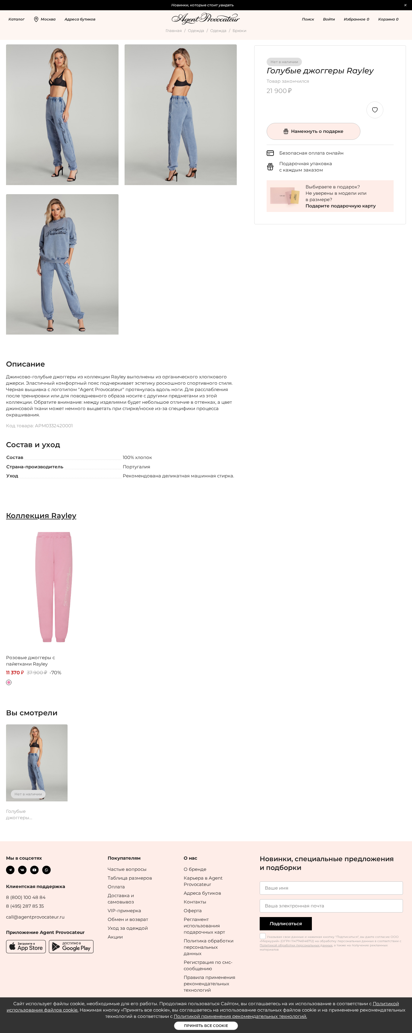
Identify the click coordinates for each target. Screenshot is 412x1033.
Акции (115, 937)
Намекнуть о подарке (317, 131)
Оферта (193, 910)
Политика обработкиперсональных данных (208, 947)
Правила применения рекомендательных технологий (209, 983)
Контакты (195, 902)
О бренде (195, 869)
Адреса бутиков (202, 893)
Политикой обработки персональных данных (296, 945)
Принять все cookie (206, 1025)
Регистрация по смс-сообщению (208, 965)
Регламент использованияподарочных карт (204, 925)
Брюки (239, 30)
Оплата (116, 887)
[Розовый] (9, 682)
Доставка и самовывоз (121, 899)
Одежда (196, 30)
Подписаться (286, 923)
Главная (174, 30)
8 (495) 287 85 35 (25, 906)
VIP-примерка (124, 910)
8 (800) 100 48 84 (26, 897)
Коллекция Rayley (41, 515)
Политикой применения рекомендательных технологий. (240, 1016)
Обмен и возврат (128, 919)
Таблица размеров (130, 878)
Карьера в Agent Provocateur (203, 881)
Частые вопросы (127, 869)
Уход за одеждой (128, 928)
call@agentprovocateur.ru (35, 917)
